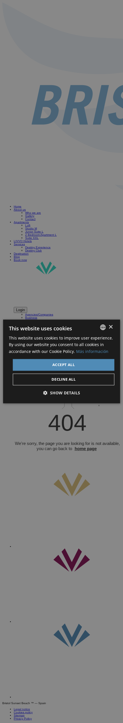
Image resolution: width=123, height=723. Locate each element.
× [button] (110, 327)
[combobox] (103, 327)
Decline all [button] (63, 379)
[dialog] (61, 361)
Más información (92, 351)
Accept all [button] (63, 364)
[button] (61, 393)
